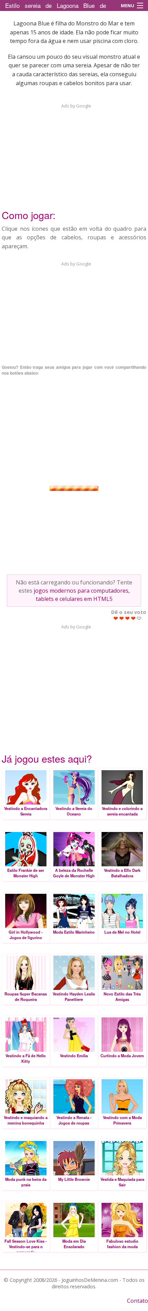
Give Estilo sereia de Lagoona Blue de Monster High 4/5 (133, 618)
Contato (137, 1300)
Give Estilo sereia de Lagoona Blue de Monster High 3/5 (127, 618)
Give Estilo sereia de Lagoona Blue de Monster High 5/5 (139, 618)
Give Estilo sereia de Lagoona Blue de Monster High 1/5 (116, 618)
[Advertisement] (74, 152)
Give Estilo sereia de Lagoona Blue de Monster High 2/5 (122, 618)
